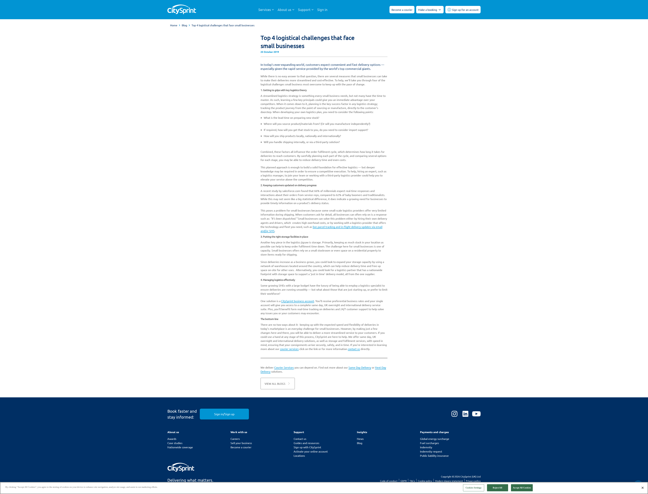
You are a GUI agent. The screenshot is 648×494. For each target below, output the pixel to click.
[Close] (642, 487)
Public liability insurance (434, 455)
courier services (289, 348)
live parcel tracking (324, 226)
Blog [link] (184, 25)
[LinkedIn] (465, 414)
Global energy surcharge (434, 438)
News (360, 438)
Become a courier (241, 447)
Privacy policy (473, 480)
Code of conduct (389, 480)
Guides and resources (306, 443)
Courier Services (284, 367)
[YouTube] (476, 414)
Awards (171, 438)
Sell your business (241, 443)
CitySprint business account (297, 301)
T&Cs (412, 480)
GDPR (403, 480)
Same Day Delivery (359, 367)
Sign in (322, 10)
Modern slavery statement (449, 480)
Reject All (497, 487)
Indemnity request (431, 451)
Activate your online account (311, 451)
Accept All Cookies (522, 487)
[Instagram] (454, 414)
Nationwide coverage (180, 447)
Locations (299, 455)
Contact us (300, 438)
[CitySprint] (181, 10)
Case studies (174, 443)
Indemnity (426, 447)
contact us (354, 348)
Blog (359, 443)
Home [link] (173, 25)
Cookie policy (425, 480)
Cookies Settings (473, 487)
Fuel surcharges (429, 443)
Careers (235, 438)
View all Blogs (275, 383)
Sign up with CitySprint (307, 447)
